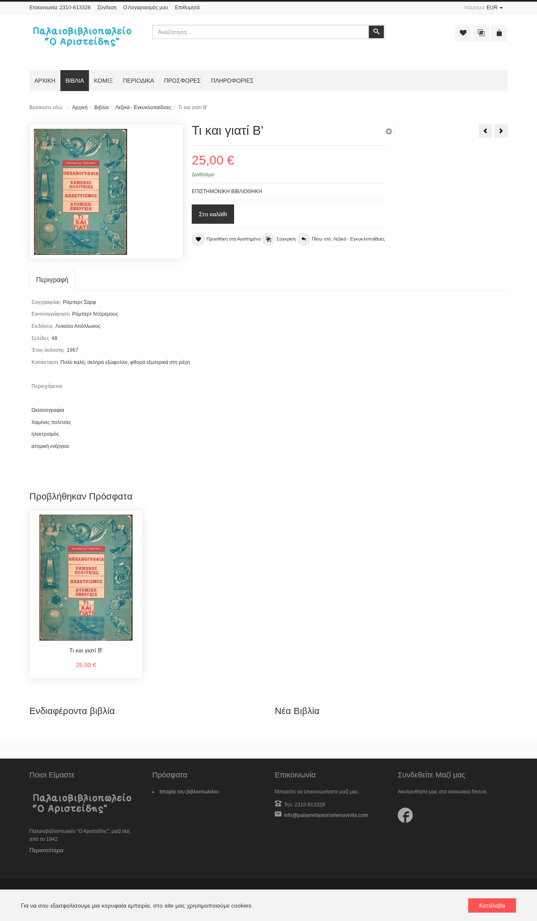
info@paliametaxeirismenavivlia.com (326, 815)
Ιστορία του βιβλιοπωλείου (189, 792)
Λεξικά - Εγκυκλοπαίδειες (143, 107)
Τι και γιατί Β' (86, 650)
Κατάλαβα (492, 905)
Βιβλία (101, 107)
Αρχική (80, 107)
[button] (389, 133)
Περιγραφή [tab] (52, 279)
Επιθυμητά (187, 7)
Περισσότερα (46, 850)
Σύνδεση (107, 7)
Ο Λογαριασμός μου (145, 7)
